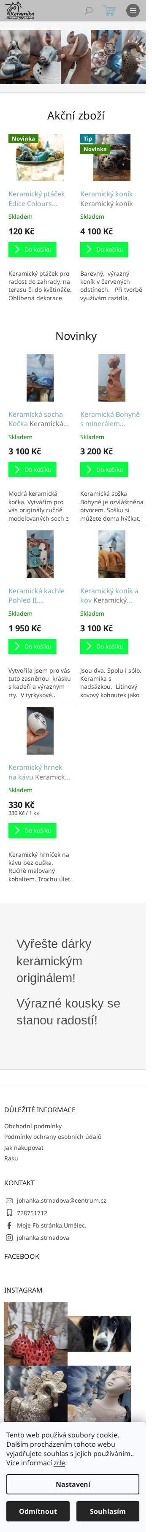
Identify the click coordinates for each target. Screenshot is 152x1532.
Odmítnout (38, 1511)
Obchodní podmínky (33, 1126)
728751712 (32, 1213)
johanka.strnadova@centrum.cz (61, 1200)
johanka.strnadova (43, 1237)
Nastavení (73, 1484)
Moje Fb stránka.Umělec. (52, 1225)
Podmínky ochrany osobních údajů (53, 1137)
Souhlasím (108, 1511)
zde (59, 1462)
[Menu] (133, 10)
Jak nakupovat (23, 1148)
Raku (11, 1158)
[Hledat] (88, 10)
